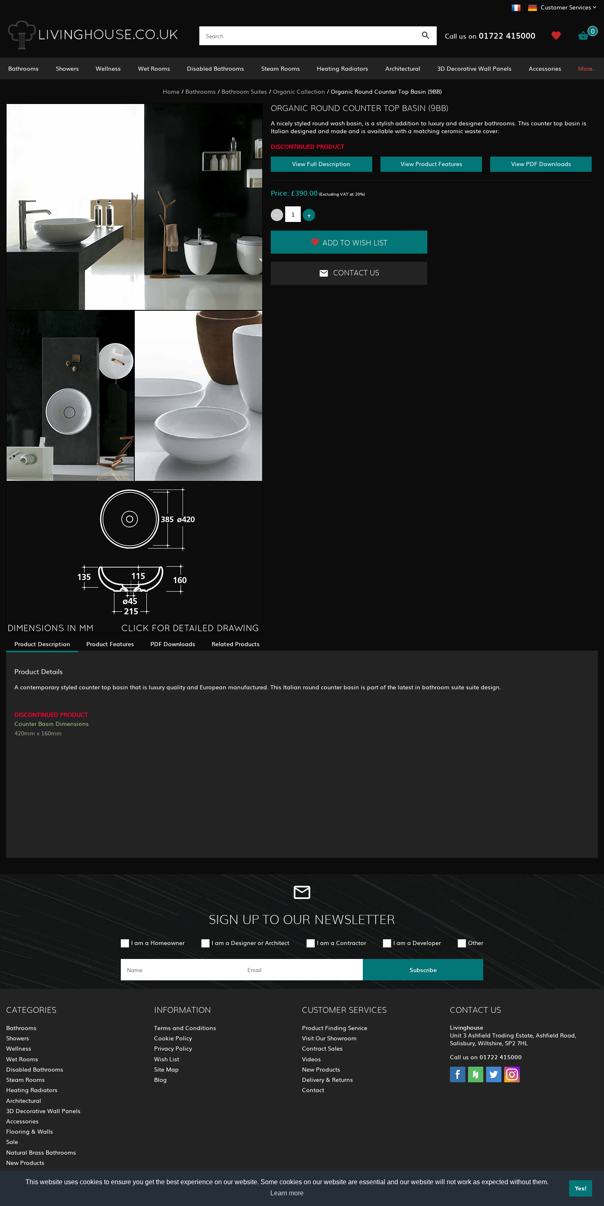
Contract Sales (322, 1048)
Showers (67, 68)
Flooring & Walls (29, 1131)
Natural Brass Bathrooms (41, 1152)
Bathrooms (23, 68)
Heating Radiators (342, 68)
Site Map (166, 1069)
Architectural (402, 68)
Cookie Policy (173, 1038)
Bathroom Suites (244, 91)
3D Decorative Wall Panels (474, 68)
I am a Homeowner (157, 942)
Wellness (108, 68)
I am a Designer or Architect (250, 942)
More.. (587, 68)
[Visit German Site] (532, 6)
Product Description (42, 643)
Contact (313, 1090)
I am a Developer (417, 942)
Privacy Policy (173, 1048)
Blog (160, 1079)
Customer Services (566, 7)
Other (475, 942)
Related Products (236, 643)
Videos (311, 1059)
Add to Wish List (355, 243)
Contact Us (355, 273)
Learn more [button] (287, 1193)
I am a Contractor (341, 942)
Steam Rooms (280, 68)
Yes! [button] (581, 1188)
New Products (25, 1162)
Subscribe (423, 969)
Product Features (110, 643)
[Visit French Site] (516, 6)
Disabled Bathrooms (215, 68)
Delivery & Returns (327, 1079)
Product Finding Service (334, 1027)
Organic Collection (299, 91)
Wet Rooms (154, 68)
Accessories (545, 68)
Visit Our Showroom (329, 1038)
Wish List (166, 1059)
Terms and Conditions (185, 1027)
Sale (12, 1141)
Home (171, 91)
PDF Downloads (172, 643)
